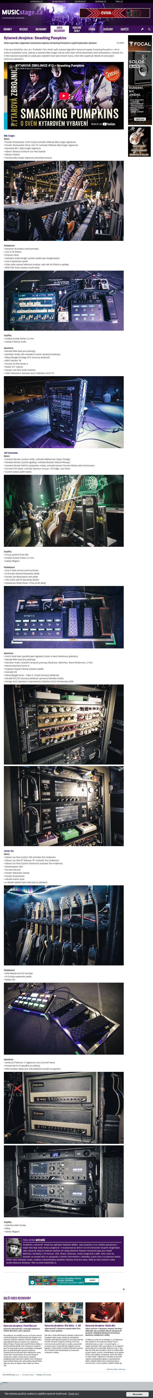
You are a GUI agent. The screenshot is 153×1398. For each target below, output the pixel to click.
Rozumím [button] (137, 1394)
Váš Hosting (47, 1375)
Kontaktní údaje (27, 1375)
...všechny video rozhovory (115, 1369)
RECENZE (23, 29)
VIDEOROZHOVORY (59, 29)
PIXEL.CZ (119, 1)
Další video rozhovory (17, 1298)
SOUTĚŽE (125, 29)
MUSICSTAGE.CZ (58, 1)
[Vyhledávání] (149, 29)
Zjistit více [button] (73, 1393)
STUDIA (92, 29)
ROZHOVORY (41, 29)
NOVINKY (8, 29)
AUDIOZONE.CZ (36, 1)
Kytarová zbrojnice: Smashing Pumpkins (35, 37)
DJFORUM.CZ (80, 1)
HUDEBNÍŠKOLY (77, 29)
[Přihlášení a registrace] (142, 29)
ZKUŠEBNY (108, 29)
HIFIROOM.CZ (100, 1)
